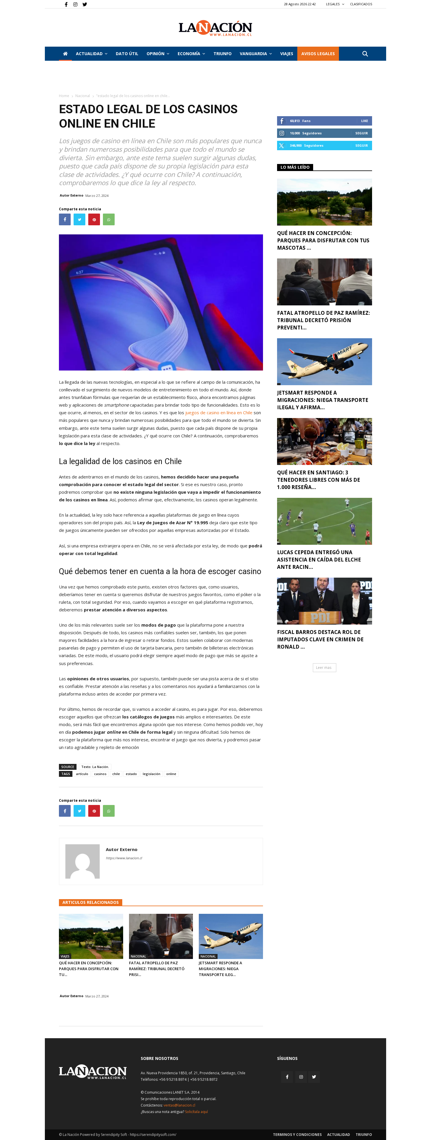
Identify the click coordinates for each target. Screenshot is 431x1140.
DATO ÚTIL (127, 53)
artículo (82, 774)
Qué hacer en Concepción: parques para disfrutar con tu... (88, 968)
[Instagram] (73, 4)
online (171, 774)
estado (131, 774)
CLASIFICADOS (361, 4)
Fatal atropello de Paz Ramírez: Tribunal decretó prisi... (156, 968)
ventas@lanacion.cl (179, 1105)
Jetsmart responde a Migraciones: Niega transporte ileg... (220, 968)
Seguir (361, 133)
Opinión (155, 53)
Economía (189, 53)
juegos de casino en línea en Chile (218, 412)
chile (116, 774)
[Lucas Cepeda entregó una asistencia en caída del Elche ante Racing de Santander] (324, 521)
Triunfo (222, 53)
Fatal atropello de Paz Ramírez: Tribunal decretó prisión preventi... (323, 320)
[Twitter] (82, 4)
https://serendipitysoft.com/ (153, 1134)
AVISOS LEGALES (318, 53)
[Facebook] (63, 4)
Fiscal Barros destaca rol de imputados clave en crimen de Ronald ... (320, 639)
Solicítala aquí (196, 1111)
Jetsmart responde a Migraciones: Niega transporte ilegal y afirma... (322, 400)
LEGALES (333, 4)
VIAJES (286, 53)
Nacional (82, 95)
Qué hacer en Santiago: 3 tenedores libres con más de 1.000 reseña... (318, 479)
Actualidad (89, 53)
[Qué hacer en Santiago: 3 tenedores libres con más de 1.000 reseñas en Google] (324, 441)
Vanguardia (253, 53)
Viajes (65, 956)
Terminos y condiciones (297, 1134)
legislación (151, 774)
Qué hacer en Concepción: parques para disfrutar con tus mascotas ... (323, 240)
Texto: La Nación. (95, 766)
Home (64, 95)
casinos (100, 774)
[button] (365, 54)
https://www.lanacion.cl (124, 858)
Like (364, 121)
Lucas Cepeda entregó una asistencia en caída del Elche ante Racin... (319, 559)
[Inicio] (65, 54)
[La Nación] (215, 28)
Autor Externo (71, 195)
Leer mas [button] (323, 667)
